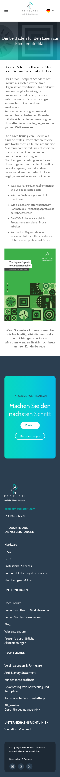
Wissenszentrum (15, 631)
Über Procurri (12, 603)
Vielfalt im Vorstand (17, 729)
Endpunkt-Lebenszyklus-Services (25, 573)
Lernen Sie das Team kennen (23, 617)
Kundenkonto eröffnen (19, 680)
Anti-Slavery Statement (20, 672)
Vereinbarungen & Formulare (23, 665)
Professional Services (18, 566)
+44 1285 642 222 (14, 516)
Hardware (10, 544)
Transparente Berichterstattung (24, 698)
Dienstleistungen (30, 436)
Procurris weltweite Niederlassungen (27, 610)
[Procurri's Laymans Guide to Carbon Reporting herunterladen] (30, 320)
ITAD (7, 552)
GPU (7, 559)
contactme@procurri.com (19, 509)
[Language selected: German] (50, 10)
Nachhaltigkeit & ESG (18, 580)
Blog (7, 624)
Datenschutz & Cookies (20, 759)
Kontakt (30, 425)
